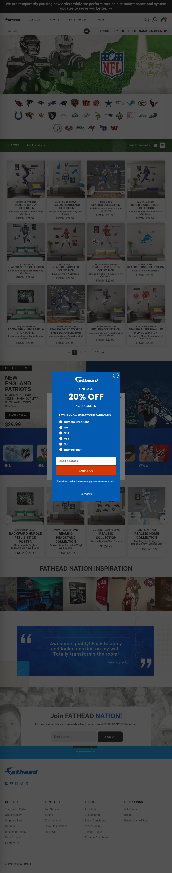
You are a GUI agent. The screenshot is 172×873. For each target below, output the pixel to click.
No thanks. (86, 494)
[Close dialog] (116, 375)
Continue (86, 470)
